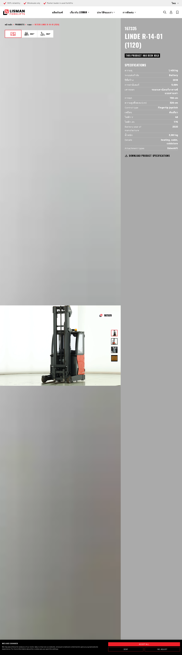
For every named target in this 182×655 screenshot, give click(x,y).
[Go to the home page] (14, 12)
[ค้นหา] (165, 12)
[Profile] (171, 12)
